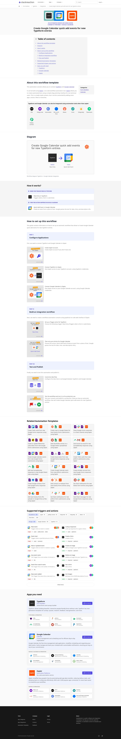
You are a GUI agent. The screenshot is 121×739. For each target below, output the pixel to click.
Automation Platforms (43, 673)
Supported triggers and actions (46, 63)
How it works (41, 48)
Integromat (40, 112)
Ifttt (32, 112)
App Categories (21, 719)
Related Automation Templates (46, 61)
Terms (48, 722)
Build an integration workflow (48, 55)
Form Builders (26, 6)
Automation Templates (23, 725)
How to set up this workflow (45, 51)
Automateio (48, 112)
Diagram (39, 46)
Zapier (41, 73)
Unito (72, 112)
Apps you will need (43, 66)
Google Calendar (44, 70)
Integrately (81, 112)
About (33, 719)
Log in (101, 2)
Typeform (35, 6)
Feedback (34, 725)
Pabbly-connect (32, 123)
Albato (64, 112)
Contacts (34, 722)
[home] (19, 6)
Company (59, 2)
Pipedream (89, 112)
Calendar (83, 92)
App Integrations (22, 722)
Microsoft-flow (56, 113)
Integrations (43, 6)
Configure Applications (46, 53)
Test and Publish (44, 58)
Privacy (48, 719)
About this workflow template (46, 43)
